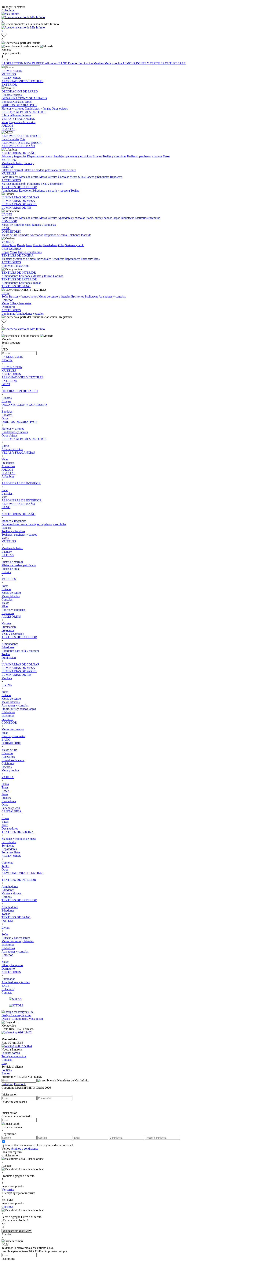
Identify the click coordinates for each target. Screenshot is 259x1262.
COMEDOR (9, 221)
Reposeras (116, 176)
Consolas (63, 176)
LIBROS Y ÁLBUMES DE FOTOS (24, 112)
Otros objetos (60, 108)
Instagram (7, 1084)
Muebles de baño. (12, 163)
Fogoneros (33, 183)
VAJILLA (8, 241)
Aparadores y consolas (71, 217)
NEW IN (30, 63)
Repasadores (72, 258)
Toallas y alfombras (114, 156)
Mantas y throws (42, 276)
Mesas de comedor (13, 224)
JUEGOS (7, 125)
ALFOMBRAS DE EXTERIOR (22, 142)
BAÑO (63, 63)
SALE (182, 63)
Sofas (5, 176)
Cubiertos (7, 265)
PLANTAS (8, 129)
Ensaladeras (50, 245)
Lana (5, 139)
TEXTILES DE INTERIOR (19, 272)
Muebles (98, 63)
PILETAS (8, 166)
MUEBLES (9, 74)
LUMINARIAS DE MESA (18, 200)
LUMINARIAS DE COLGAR (20, 197)
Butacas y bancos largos (23, 296)
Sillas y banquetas (20, 303)
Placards (86, 235)
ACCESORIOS (11, 77)
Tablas (18, 265)
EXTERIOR (9, 84)
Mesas (73, 176)
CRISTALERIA (11, 248)
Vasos (166, 156)
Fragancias (15, 122)
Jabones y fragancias (14, 156)
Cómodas (23, 235)
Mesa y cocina (113, 63)
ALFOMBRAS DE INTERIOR (21, 135)
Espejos (17, 94)
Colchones (73, 235)
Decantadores (33, 252)
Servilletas (58, 258)
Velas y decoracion (52, 183)
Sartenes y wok (74, 245)
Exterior (73, 63)
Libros (5, 115)
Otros (28, 101)
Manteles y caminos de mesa (19, 258)
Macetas (6, 183)
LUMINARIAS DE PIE (16, 207)
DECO (40, 63)
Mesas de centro (28, 176)
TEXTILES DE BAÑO (16, 286)
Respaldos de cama (55, 235)
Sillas (81, 176)
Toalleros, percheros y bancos (144, 156)
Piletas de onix (67, 170)
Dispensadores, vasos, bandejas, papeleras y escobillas (59, 156)
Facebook (20, 1084)
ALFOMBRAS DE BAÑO (18, 146)
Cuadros (7, 94)
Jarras (29, 245)
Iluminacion (85, 63)
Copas (5, 252)
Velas (5, 122)
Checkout (7, 1206)
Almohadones (10, 190)
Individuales (43, 258)
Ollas (61, 245)
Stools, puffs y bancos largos (103, 217)
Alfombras (51, 63)
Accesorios (28, 122)
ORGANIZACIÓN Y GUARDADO (24, 98)
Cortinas (58, 276)
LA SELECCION (13, 63)
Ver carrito (8, 1189)
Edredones (25, 190)
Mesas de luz (9, 235)
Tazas (12, 245)
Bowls (21, 245)
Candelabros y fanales (38, 108)
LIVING (7, 214)
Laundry (29, 163)
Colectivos (8, 10)
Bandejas (7, 101)
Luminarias (8, 313)
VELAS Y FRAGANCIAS (18, 118)
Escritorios (141, 217)
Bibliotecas (127, 217)
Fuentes (37, 245)
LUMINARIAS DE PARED (19, 204)
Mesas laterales (48, 176)
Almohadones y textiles (30, 313)
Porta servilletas (90, 258)
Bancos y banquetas (97, 176)
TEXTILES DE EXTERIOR (19, 187)
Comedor (7, 299)
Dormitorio (8, 306)
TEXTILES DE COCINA (18, 255)
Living (5, 293)
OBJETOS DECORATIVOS (19, 105)
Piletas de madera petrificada (41, 170)
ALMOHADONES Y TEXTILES (143, 63)
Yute (22, 139)
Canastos (18, 101)
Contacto (7, 992)
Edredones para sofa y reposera (51, 190)
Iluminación (19, 183)
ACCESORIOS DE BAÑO (18, 153)
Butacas (13, 176)
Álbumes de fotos (20, 115)
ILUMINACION (12, 71)
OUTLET (171, 63)
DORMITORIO (11, 231)
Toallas (75, 190)
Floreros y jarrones (13, 108)
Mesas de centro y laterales (54, 296)
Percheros (154, 217)
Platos (5, 245)
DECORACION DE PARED (20, 91)
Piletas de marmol (12, 170)
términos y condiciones (24, 1148)
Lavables (13, 139)
